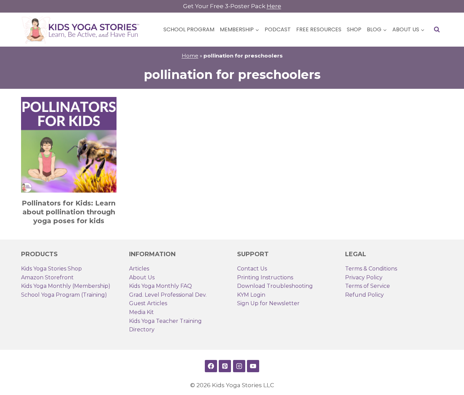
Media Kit (141, 312)
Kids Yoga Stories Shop (51, 268)
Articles (139, 268)
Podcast (278, 29)
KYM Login (251, 295)
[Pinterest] (225, 366)
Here (274, 6)
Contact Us (252, 268)
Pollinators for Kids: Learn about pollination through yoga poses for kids (68, 212)
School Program (188, 29)
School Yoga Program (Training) (64, 295)
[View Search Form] (437, 29)
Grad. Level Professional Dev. (168, 295)
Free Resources (318, 29)
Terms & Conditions (371, 268)
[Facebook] (211, 366)
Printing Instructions (265, 277)
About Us (142, 277)
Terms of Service (367, 286)
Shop (354, 29)
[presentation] (69, 145)
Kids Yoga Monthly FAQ (160, 286)
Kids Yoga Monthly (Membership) (65, 286)
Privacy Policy (363, 277)
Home (190, 55)
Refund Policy (364, 295)
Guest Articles (148, 303)
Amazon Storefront (47, 277)
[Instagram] (239, 366)
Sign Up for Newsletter (268, 303)
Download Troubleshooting (275, 286)
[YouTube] (253, 366)
